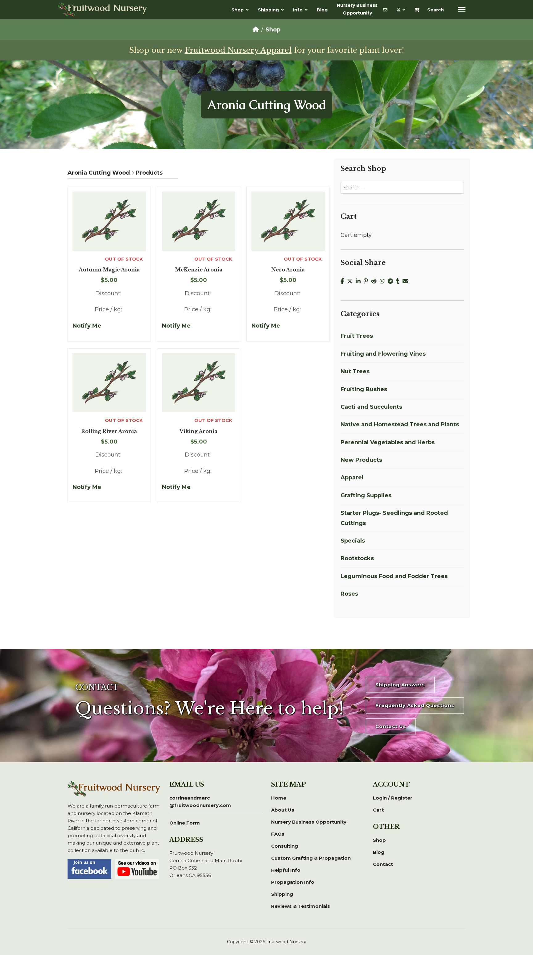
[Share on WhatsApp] (384, 281)
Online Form (184, 823)
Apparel (352, 477)
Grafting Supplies (366, 495)
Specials (353, 540)
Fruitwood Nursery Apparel (238, 50)
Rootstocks (357, 558)
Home (278, 798)
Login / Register (392, 798)
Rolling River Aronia (109, 431)
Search (435, 10)
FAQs (277, 834)
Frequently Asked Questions (414, 705)
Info (298, 10)
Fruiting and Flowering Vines (383, 353)
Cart (378, 810)
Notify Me (86, 325)
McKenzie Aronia (198, 270)
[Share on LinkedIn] (360, 281)
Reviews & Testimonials (300, 906)
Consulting (284, 846)
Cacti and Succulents (371, 406)
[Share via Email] (406, 281)
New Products (361, 460)
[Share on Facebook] (344, 281)
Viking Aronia (198, 431)
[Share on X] (351, 281)
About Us (282, 810)
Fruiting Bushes (364, 389)
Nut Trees (355, 371)
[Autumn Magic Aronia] (109, 221)
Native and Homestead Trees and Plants (400, 424)
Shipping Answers (400, 685)
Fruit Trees (357, 336)
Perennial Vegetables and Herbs (388, 442)
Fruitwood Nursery (107, 8)
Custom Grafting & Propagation (311, 858)
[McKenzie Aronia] (198, 221)
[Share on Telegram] (392, 281)
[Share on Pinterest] (367, 281)
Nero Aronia (288, 270)
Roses (349, 593)
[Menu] (461, 10)
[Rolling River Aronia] (109, 382)
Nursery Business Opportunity (357, 9)
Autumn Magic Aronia (109, 270)
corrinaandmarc (200, 801)
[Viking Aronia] (198, 382)
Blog (322, 10)
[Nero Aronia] (288, 221)
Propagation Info (292, 882)
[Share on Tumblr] (399, 281)
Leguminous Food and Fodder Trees (394, 576)
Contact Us (390, 726)
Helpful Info (285, 870)
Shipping (268, 10)
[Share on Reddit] (375, 281)
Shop (237, 10)
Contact (383, 864)
